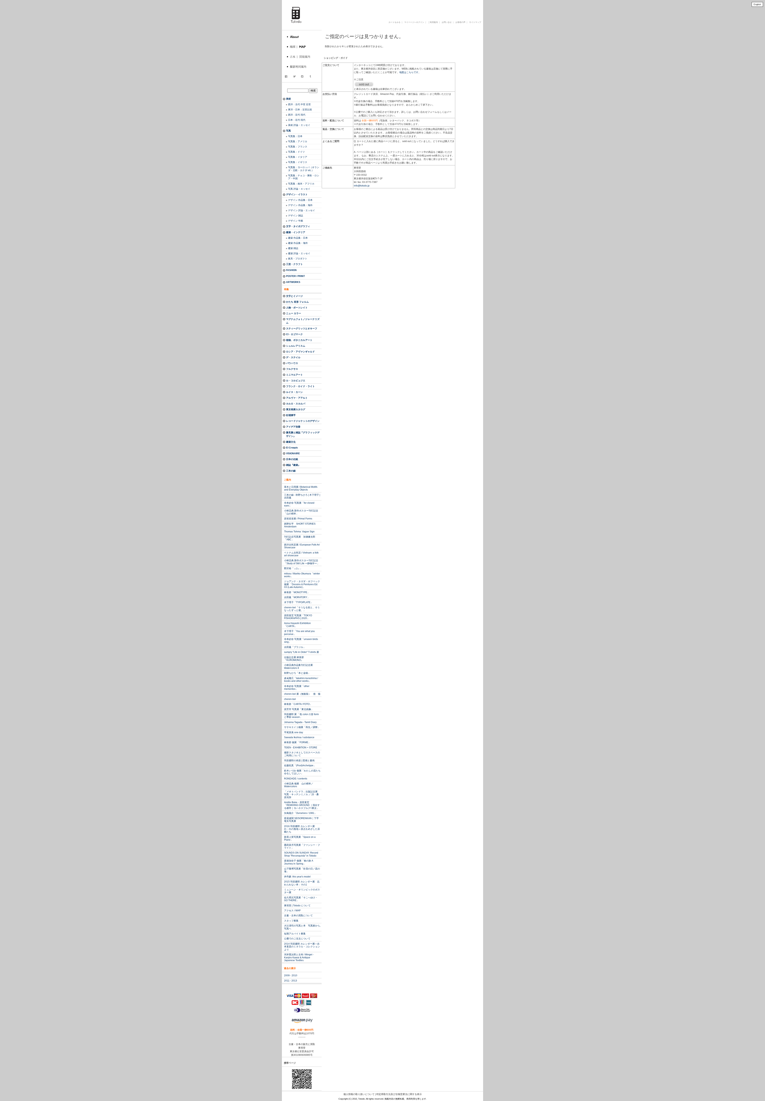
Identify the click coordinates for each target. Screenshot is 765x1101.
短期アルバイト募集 (295, 933)
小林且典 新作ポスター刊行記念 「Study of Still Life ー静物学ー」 (301, 562)
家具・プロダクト (297, 258)
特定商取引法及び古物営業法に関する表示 (399, 1094)
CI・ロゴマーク (294, 334)
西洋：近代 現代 (296, 114)
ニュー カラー (293, 313)
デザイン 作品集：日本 (300, 200)
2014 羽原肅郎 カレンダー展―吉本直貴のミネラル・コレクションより (302, 946)
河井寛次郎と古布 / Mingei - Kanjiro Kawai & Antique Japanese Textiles (299, 957)
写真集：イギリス (297, 162)
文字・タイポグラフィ (298, 226)
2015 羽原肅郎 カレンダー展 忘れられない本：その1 (302, 883)
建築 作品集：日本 (298, 237)
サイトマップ (475, 22)
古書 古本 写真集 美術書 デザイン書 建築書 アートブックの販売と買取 (387, 9)
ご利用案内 (433, 22)
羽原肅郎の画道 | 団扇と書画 (299, 760)
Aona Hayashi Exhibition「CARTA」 (297, 624)
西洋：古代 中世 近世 (299, 104)
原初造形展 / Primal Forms (298, 518)
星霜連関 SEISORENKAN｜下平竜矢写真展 (301, 819)
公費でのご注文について (297, 938)
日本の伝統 (292, 459)
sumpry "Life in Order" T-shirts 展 (301, 652)
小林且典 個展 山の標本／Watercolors (298, 785)
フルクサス (292, 369)
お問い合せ (447, 22)
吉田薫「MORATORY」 (297, 597)
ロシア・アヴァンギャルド (300, 351)
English (757, 4)
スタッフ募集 (291, 920)
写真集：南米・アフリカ (301, 183)
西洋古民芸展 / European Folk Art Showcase (302, 546)
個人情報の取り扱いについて (359, 1094)
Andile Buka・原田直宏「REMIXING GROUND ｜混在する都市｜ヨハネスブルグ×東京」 (302, 805)
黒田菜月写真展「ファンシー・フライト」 (302, 846)
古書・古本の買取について (298, 915)
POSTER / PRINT (295, 276)
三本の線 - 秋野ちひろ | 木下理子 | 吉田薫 (302, 496)
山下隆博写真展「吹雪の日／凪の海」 (302, 870)
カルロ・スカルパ (295, 403)
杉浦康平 (291, 415)
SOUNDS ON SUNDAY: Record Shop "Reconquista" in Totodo (301, 854)
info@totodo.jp (362, 185)
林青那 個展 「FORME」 (297, 742)
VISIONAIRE (293, 453)
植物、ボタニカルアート (299, 340)
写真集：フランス (297, 146)
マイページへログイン (414, 22)
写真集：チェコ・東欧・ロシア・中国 (303, 177)
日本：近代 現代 (296, 120)
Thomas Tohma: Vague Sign (299, 531)
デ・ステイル (293, 357)
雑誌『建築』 (293, 465)
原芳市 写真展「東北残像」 (298, 709)
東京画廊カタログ (295, 409)
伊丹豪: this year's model (297, 876)
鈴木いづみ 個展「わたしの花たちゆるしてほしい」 (302, 772)
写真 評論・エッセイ (299, 188)
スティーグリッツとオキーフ (301, 328)
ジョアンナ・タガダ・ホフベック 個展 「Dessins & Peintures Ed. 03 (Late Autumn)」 (302, 584)
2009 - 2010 (290, 975)
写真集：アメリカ (297, 141)
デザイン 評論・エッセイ (301, 210)
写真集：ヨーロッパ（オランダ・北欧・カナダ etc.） (303, 169)
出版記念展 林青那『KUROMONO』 (294, 658)
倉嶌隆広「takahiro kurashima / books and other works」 (301, 679)
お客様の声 (460, 22)
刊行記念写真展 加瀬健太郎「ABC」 (299, 538)
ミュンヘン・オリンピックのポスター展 (302, 891)
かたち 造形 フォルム (297, 301)
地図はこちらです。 (410, 72)
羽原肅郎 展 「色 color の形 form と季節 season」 (301, 715)
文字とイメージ (294, 296)
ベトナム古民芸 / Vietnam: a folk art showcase (301, 554)
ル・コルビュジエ (295, 380)
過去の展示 (290, 968)
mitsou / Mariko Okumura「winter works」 (302, 575)
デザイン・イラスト (297, 194)
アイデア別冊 (293, 426)
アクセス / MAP (292, 910)
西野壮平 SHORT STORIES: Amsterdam (300, 525)
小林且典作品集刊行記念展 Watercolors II (298, 666)
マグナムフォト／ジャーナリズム (303, 321)
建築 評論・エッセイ (299, 253)
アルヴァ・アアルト (297, 397)
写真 (288, 130)
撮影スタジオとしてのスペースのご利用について (302, 754)
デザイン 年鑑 (295, 220)
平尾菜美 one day (293, 732)
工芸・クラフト (294, 264)
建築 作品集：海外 (298, 243)
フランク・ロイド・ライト (300, 386)
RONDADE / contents (295, 778)
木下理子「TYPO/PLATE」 (298, 602)
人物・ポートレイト (297, 307)
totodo (284, 2)
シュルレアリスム (295, 345)
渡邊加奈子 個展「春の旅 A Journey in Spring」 (298, 862)
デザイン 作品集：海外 (300, 205)
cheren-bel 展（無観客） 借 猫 (302, 694)
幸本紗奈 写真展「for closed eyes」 (299, 504)
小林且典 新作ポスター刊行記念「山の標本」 (301, 512)
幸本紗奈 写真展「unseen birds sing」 (301, 640)
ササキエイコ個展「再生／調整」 (302, 727)
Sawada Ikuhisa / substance (299, 737)
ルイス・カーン (294, 392)
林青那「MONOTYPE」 (297, 592)
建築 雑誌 (293, 248)
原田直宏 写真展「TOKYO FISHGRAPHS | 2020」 (298, 617)
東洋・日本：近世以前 (300, 109)
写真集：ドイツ (296, 151)
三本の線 (291, 470)
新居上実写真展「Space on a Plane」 (300, 838)
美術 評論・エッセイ (299, 125)
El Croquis (292, 447)
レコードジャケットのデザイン (303, 421)
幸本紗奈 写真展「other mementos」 (296, 687)
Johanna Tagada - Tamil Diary (300, 722)
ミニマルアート (294, 374)
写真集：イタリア (297, 157)
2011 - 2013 (290, 980)
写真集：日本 (295, 136)
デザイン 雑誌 (295, 215)
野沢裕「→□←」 (293, 568)
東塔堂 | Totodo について (297, 905)
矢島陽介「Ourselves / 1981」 (300, 813)
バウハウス (292, 363)
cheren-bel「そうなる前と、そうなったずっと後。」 (302, 609)
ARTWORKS (293, 282)
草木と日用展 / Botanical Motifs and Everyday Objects (300, 488)
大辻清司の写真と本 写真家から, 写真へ (302, 927)
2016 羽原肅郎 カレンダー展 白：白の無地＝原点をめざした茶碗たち (302, 829)
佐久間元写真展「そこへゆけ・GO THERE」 (301, 899)
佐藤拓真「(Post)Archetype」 (300, 765)
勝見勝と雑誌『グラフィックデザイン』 (303, 434)
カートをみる (394, 22)
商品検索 (302, 86)
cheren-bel (290, 699)
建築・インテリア (295, 232)
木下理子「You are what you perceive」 (299, 632)
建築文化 (291, 442)
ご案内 (287, 479)
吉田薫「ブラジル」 (295, 647)
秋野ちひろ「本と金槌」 (297, 673)
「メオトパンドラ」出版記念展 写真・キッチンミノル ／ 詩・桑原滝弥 (302, 794)
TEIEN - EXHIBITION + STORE (300, 747)
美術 (288, 98)
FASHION (291, 270)
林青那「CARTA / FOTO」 (298, 704)
